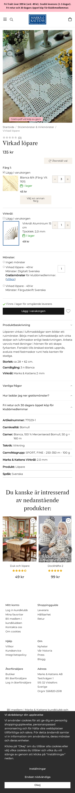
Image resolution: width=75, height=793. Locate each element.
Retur (41, 618)
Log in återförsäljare (18, 682)
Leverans (43, 610)
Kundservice (13, 650)
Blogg (42, 659)
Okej (37, 785)
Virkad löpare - (22, 269)
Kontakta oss (13, 627)
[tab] (37, 325)
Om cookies (13, 631)
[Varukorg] (70, 19)
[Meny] (5, 19)
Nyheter (43, 646)
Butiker (10, 674)
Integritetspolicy (16, 654)
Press (41, 654)
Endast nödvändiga (37, 776)
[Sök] (11, 19)
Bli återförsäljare (16, 678)
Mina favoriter (14, 614)
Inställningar (37, 768)
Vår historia (45, 650)
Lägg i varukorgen (18, 172)
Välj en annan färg (36, 199)
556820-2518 (54, 691)
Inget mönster (15, 262)
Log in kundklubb (16, 610)
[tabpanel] (37, 355)
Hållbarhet (44, 614)
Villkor (10, 279)
